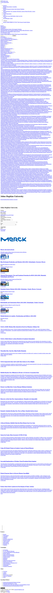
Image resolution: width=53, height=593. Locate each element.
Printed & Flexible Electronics (7, 48)
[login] (8, 591)
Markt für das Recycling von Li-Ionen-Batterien (10, 76)
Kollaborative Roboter (38, 148)
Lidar (10, 138)
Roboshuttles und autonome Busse (16, 110)
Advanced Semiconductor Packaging (12, 137)
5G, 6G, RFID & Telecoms (6, 38)
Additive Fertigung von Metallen (35, 63)
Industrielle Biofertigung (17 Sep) (10, 583)
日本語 (8, 22)
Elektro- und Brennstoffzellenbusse (14, 102)
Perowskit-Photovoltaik (13, 123)
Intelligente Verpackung (37, 67)
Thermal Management (5, 55)
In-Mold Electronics (27, 143)
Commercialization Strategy (22, 60)
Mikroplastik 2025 (34, 178)
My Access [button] (5, 31)
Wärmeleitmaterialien (26, 82)
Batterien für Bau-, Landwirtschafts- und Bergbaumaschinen (22, 99)
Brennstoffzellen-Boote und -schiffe (8, 105)
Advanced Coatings (45, 69)
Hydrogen (3, 46)
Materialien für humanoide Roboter (30, 78)
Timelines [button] (20, 29)
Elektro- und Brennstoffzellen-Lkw (29, 102)
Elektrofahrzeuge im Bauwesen (36, 103)
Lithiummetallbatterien (25, 90)
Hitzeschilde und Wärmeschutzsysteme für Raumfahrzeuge (18, 74)
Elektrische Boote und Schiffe (42, 102)
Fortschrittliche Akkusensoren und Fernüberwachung (17, 168)
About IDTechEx (6, 11)
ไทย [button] (16, 34)
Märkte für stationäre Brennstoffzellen (16, 124)
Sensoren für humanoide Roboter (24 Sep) (11, 582)
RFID (31, 67)
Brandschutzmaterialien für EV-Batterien (20, 104)
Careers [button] (31, 30)
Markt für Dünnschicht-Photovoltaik (30, 118)
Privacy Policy (6, 574)
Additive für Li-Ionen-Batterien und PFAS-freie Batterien (29, 69)
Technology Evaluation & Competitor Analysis (37, 60)
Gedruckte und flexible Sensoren (17, 172)
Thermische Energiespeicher (23, 95)
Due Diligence (23, 61)
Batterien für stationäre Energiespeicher (32, 87)
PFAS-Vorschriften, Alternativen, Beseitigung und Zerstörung (28, 126)
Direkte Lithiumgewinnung (11, 73)
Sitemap (4, 573)
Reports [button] (2, 25)
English (4, 22)
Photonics (3, 47)
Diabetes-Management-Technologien (35, 127)
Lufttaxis (37, 98)
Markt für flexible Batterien (6, 143)
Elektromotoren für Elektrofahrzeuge (22, 103)
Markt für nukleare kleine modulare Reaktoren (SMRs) (23, 179)
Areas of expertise (9, 59)
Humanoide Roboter (19, 150)
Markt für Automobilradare (15, 147)
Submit (14, 35)
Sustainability (3, 54)
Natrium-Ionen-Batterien (28, 94)
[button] (5, 5)
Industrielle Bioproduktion (40, 74)
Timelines (22, 9)
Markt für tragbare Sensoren (30, 173)
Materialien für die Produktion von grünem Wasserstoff (12, 78)
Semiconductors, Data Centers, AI (7, 52)
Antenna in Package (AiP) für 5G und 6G (29, 66)
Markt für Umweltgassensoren (33, 169)
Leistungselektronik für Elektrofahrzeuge (39, 109)
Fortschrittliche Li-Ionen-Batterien (15, 85)
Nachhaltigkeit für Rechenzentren (31, 124)
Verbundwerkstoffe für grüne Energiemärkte (15, 176)
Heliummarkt (32, 74)
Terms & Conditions (7, 576)
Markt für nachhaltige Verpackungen (33, 181)
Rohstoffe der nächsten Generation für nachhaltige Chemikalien (21, 122)
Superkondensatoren (45, 94)
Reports (4, 6)
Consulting (14, 6)
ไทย (18, 22)
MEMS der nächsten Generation (37, 159)
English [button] (2, 34)
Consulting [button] (3, 28)
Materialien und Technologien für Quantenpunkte (24, 81)
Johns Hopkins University (12, 199)
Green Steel (36, 119)
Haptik (40, 169)
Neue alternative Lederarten (22, 73)
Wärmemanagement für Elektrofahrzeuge (28, 112)
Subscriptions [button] (3, 26)
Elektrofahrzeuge (7, 104)
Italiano (28, 22)
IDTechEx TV (6, 543)
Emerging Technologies (8, 539)
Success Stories (16, 59)
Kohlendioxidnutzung (5, 118)
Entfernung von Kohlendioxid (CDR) (43, 117)
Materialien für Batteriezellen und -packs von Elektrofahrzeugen (38, 77)
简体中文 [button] (9, 34)
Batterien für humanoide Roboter (17, 87)
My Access (8, 16)
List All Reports (4, 57)
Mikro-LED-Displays (34, 138)
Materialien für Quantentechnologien (15, 80)
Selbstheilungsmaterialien (46, 81)
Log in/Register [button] (4, 32)
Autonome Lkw (42, 98)
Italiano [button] (25, 34)
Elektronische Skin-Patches (28, 129)
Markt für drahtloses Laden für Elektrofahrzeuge (19, 113)
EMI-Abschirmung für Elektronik (35, 73)
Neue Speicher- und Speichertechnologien (40, 157)
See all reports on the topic (10, 64)
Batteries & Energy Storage (6, 40)
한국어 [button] (13, 34)
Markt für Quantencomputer (45, 145)
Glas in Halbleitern (12, 158)
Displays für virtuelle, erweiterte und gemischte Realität (25, 190)
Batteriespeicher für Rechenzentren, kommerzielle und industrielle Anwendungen (25, 88)
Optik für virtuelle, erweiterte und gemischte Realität (26, 192)
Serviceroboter (9, 153)
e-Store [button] (14, 31)
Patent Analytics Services (32, 61)
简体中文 (12, 22)
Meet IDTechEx (28, 11)
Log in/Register (6, 18)
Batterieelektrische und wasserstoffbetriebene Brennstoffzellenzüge (25, 131)
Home (2, 199)
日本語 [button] (5, 34)
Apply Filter (3, 227)
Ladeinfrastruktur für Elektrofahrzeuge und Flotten (29, 101)
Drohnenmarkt (4, 102)
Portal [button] (2, 31)
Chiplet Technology (16, 157)
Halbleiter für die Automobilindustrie (21, 161)
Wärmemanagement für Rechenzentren (26, 165)
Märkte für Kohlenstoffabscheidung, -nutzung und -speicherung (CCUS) (20, 117)
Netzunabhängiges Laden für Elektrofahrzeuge (35, 108)
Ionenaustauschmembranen (6, 75)
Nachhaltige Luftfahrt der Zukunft (13, 112)
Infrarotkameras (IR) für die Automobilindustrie (41, 150)
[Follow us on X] (27, 511)
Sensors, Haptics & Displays (6, 53)
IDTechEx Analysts (21, 11)
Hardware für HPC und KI (21, 158)
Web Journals (17, 9)
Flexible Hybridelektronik (17, 143)
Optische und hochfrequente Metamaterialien (20, 138)
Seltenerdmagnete (37, 81)
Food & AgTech (4, 43)
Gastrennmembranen (5, 119)
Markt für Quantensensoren (6, 146)
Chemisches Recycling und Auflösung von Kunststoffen (32, 70)
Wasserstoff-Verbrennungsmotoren (8, 120)
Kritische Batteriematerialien (35, 71)
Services (2, 60)
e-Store (17, 16)
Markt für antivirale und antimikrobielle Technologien (16, 127)
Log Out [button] (18, 31)
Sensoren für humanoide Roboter (39, 152)
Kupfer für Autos (25, 71)
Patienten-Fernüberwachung (6, 130)
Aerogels (2, 70)
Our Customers (13, 11)
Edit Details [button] (10, 31)
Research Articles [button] (8, 29)
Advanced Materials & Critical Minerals (9, 39)
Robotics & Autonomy (5, 50)
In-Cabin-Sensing (27, 150)
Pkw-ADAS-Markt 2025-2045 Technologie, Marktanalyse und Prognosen (25, 108)
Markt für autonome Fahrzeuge (13, 148)
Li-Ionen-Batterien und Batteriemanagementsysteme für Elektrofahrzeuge (24, 89)
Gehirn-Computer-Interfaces (33, 168)
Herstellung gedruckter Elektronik (38, 143)
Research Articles (10, 9)
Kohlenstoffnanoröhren (15, 70)
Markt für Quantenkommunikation (22, 67)
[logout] (7, 590)
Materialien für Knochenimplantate (18, 77)
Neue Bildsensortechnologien (20, 169)
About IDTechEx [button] (4, 30)
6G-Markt (18, 66)
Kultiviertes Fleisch (12, 126)
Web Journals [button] (14, 29)
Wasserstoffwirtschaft (43, 119)
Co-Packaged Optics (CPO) (34, 137)
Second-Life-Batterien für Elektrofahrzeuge (32, 110)
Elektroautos (28, 109)
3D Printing (3, 36)
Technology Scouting (15, 61)
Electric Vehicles (4, 41)
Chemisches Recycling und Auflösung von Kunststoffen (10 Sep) (16, 584)
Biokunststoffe (8, 70)
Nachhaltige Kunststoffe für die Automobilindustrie (11, 82)
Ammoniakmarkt (16, 116)
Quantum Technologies (5, 49)
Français (21, 22)
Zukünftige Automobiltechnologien (37, 105)
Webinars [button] (2, 29)
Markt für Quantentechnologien (18, 146)
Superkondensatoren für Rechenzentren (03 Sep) (13, 585)
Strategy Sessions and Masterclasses (44, 61)
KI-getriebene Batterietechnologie (29, 85)
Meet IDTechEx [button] (26, 30)
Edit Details (13, 16)
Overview (5, 571)
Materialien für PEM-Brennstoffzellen (23, 134)
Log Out (20, 16)
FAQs (4, 577)
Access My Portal (9, 215)
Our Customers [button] (11, 30)
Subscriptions (9, 6)
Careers (33, 11)
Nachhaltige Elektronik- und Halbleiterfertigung (24, 164)
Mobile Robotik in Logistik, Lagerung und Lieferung (28, 151)
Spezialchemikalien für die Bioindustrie (28, 116)
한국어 (15, 22)
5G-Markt (14, 66)
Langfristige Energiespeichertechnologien (38, 90)
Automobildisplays (24, 137)
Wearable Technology (5, 56)
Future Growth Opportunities (10, 60)
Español (25, 22)
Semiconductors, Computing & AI (10, 562)
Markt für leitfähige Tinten (16, 71)
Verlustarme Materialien (43, 66)
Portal (4, 16)
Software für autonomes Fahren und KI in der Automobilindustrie (34, 147)
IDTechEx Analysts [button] (18, 30)
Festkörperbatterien (37, 94)
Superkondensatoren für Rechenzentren (9, 95)
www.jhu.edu (3, 211)
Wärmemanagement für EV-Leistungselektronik (27, 186)
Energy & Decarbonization (6, 42)
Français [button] (18, 34)
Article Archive (6, 541)
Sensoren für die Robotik (19, 173)
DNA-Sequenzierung (18, 129)
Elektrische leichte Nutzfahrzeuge (7, 103)
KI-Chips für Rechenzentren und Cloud (38, 154)
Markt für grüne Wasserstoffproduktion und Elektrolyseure (21, 119)
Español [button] (22, 34)
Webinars (5, 9)
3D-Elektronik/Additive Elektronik (22, 63)
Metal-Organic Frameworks (37, 80)
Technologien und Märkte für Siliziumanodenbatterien (12, 94)
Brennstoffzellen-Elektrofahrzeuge (23, 105)
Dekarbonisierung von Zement (16, 118)
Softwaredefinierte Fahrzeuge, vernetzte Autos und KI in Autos (19, 162)
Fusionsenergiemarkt (42, 118)
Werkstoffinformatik (27, 80)
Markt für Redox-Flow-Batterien (29, 91)
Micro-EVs (23, 108)
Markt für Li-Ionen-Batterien (45, 89)
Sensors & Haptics (7, 564)
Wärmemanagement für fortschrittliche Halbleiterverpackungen (22, 185)
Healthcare (3, 45)
